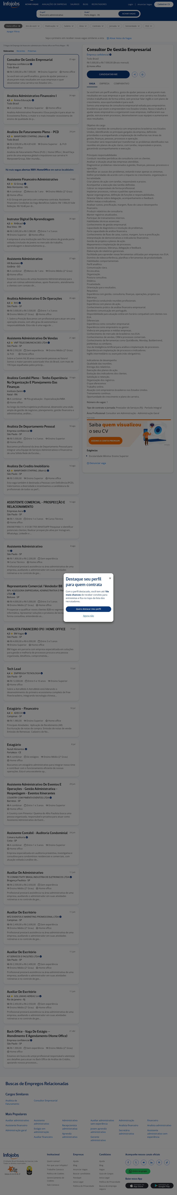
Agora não (88, 615)
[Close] (110, 578)
